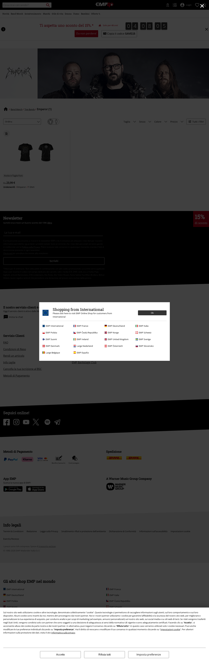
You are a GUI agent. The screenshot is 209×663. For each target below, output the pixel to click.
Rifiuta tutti (104, 654)
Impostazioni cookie (170, 629)
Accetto (60, 654)
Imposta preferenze (149, 654)
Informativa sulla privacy (63, 632)
